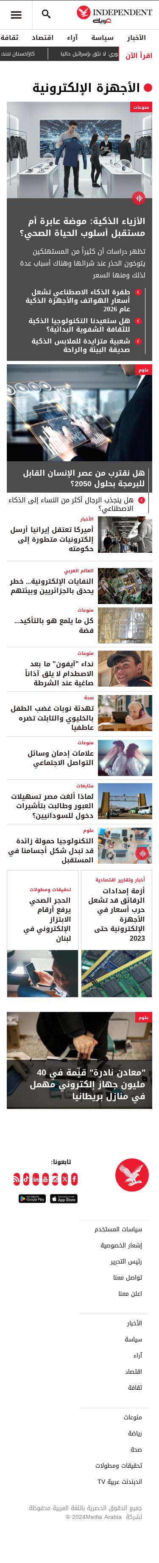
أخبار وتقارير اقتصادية (120, 880)
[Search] (46, 14)
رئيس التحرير (126, 1261)
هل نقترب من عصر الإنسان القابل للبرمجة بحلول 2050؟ (84, 479)
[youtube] (45, 1179)
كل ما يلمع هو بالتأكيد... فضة (54, 625)
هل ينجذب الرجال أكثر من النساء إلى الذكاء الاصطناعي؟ (71, 504)
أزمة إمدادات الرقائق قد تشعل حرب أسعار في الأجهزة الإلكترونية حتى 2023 (116, 914)
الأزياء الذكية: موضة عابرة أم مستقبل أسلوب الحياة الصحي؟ (82, 227)
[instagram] (55, 1179)
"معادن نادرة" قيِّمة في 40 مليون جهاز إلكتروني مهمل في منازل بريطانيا (87, 1084)
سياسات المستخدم (118, 1229)
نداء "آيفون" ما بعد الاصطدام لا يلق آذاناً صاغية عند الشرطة (59, 673)
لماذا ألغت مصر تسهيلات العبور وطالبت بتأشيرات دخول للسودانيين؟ (52, 806)
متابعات (85, 786)
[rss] (17, 1179)
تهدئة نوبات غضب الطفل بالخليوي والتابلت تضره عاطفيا (52, 718)
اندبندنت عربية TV (120, 1482)
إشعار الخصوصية (121, 1245)
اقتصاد (42, 38)
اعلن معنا (130, 1294)
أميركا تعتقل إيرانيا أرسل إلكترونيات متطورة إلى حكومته (52, 539)
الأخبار (136, 38)
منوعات (141, 107)
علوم (144, 370)
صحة (89, 697)
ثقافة (135, 1388)
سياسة (102, 38)
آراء (72, 38)
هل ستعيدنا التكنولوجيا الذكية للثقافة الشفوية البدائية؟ (79, 325)
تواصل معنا (127, 1278)
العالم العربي (79, 570)
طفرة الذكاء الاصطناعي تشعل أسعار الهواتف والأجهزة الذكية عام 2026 (77, 300)
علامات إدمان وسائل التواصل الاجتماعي (61, 758)
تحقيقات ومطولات (50, 889)
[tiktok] (26, 1179)
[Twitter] (64, 1179)
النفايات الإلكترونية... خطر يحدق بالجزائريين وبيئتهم (52, 586)
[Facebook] (74, 1179)
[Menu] (16, 14)
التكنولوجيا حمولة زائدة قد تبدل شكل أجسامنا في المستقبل (51, 850)
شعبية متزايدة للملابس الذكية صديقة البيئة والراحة (80, 345)
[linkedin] (36, 1179)
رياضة (135, 1433)
